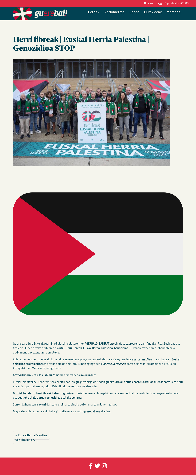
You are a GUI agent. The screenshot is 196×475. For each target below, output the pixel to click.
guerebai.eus (92, 411)
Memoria (174, 12)
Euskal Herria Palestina (32, 435)
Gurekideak (153, 12)
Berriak (93, 12)
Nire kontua (151, 3)
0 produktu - (177, 3)
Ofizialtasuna (23, 440)
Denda (134, 12)
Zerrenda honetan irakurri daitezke (35, 404)
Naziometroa (114, 12)
